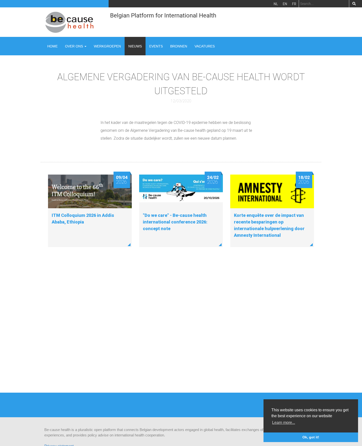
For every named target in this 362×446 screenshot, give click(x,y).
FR (294, 4)
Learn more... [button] (283, 422)
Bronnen (178, 46)
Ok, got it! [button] (310, 437)
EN (285, 4)
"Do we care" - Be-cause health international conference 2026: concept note (175, 222)
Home (52, 46)
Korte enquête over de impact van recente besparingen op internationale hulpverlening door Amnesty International (269, 225)
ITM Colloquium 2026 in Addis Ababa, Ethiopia (83, 218)
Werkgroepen (107, 46)
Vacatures (205, 46)
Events (156, 46)
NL (276, 4)
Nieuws (135, 46)
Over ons (74, 46)
